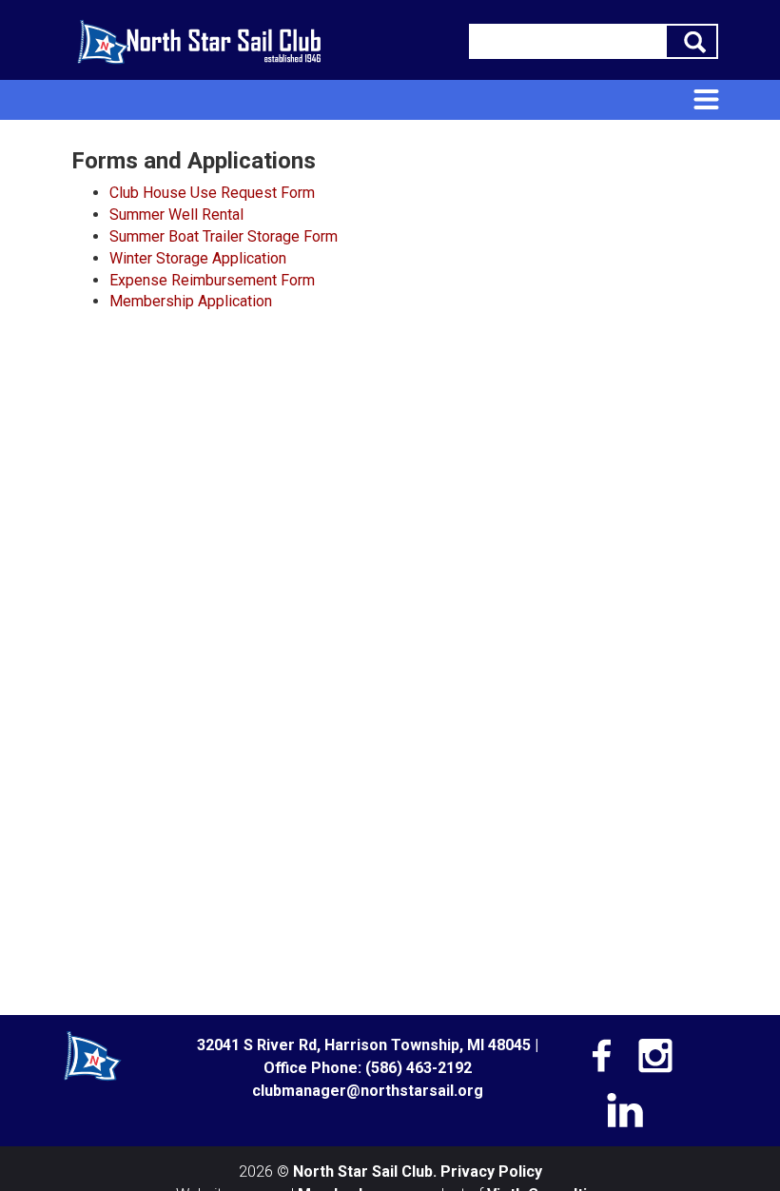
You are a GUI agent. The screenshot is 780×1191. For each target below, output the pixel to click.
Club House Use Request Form (212, 193)
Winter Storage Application (197, 258)
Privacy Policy (491, 1171)
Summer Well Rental (176, 214)
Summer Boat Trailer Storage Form (223, 236)
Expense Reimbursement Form (212, 280)
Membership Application (190, 301)
